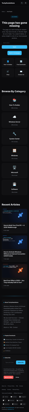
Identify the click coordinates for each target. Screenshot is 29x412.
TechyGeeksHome (8, 3)
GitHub (17, 377)
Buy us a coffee (8, 377)
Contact (15, 327)
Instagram (22, 397)
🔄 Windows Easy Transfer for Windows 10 (14, 339)
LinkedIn (20, 401)
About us (6, 327)
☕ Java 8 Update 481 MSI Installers (12, 347)
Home (3, 11)
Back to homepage (14, 53)
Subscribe (21, 362)
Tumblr (22, 404)
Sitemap (4, 389)
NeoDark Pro (11, 409)
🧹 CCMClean (7, 350)
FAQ (11, 327)
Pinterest (11, 401)
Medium (15, 404)
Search (14, 47)
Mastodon (6, 404)
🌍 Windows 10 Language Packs (11, 345)
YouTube (14, 397)
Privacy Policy (11, 386)
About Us (4, 386)
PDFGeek (6, 322)
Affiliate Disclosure (18, 393)
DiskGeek (15, 320)
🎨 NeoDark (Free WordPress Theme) (13, 342)
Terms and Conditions (7, 393)
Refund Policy (16, 389)
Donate (21, 386)
